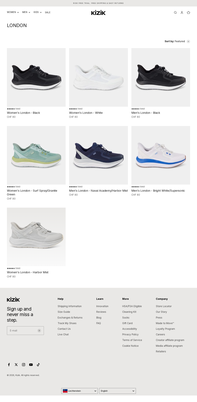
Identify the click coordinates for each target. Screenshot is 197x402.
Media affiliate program (169, 345)
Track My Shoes (67, 323)
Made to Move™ (165, 323)
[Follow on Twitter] (16, 365)
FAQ (98, 323)
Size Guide (64, 311)
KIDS (36, 12)
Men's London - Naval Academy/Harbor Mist (98, 190)
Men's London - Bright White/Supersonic (158, 190)
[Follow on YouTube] (31, 365)
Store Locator (164, 306)
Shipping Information (70, 306)
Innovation (102, 306)
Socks (125, 317)
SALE (47, 12)
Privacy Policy (130, 334)
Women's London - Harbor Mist (27, 272)
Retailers (161, 351)
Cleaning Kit (129, 311)
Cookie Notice (130, 345)
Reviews (101, 311)
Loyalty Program (165, 328)
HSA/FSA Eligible (132, 306)
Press (159, 317)
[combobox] (79, 391)
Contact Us (64, 328)
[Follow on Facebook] (9, 365)
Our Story (161, 311)
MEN (24, 12)
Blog (98, 317)
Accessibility (129, 328)
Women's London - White (86, 112)
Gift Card (127, 323)
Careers (160, 334)
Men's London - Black (145, 112)
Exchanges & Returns (70, 317)
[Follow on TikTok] (38, 365)
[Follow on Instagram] (24, 365)
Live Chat (63, 334)
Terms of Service (132, 340)
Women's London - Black (23, 112)
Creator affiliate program (170, 340)
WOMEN (11, 12)
